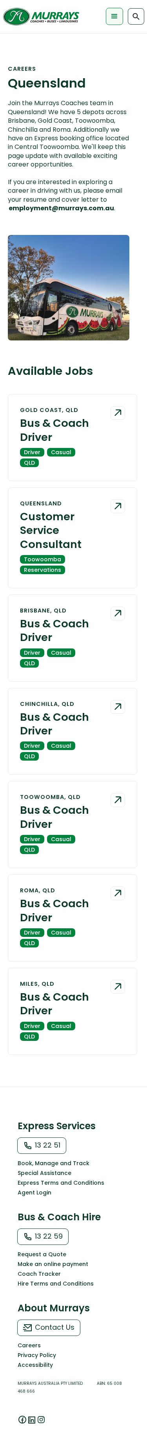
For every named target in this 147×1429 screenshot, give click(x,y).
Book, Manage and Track (53, 1163)
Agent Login (34, 1192)
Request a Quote (42, 1254)
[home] (41, 16)
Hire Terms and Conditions (56, 1284)
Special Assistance (44, 1173)
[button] (114, 16)
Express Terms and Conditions (61, 1183)
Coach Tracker (39, 1274)
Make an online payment (53, 1264)
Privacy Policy (37, 1355)
